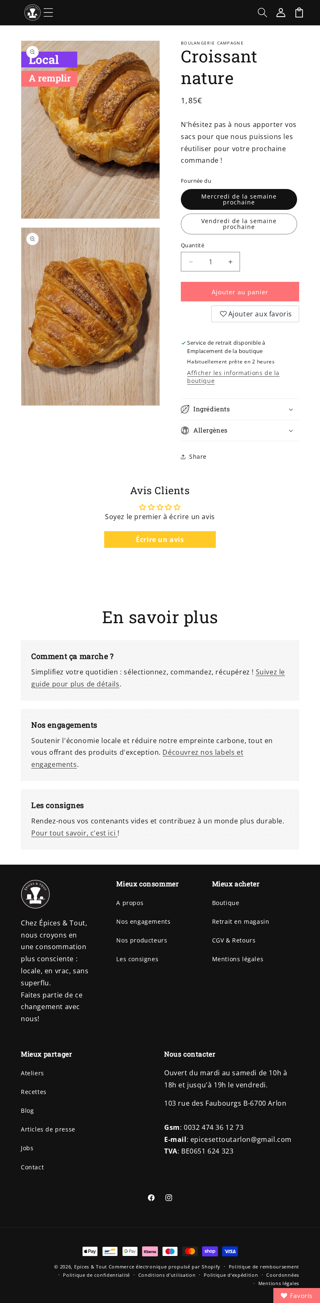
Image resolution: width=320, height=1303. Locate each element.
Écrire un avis (160, 539)
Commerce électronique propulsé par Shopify (164, 1266)
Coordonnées (282, 1275)
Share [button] (198, 456)
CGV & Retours (234, 940)
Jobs (27, 1148)
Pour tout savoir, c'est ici (74, 833)
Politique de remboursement (264, 1266)
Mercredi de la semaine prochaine (239, 199)
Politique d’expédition (231, 1275)
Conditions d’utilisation (167, 1275)
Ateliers (32, 1073)
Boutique (226, 903)
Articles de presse (48, 1129)
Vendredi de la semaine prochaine (239, 224)
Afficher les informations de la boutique (233, 377)
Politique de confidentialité (96, 1275)
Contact (32, 1167)
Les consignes (137, 959)
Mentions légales (238, 959)
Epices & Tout (90, 1266)
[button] (48, 12)
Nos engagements (143, 921)
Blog (27, 1110)
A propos (129, 903)
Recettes (34, 1092)
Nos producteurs (141, 940)
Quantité (192, 245)
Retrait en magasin (241, 921)
